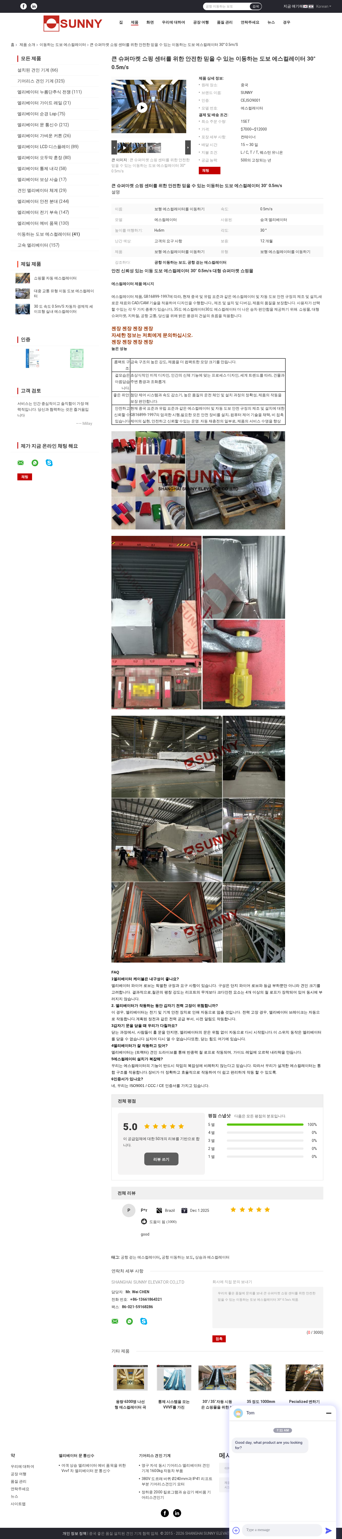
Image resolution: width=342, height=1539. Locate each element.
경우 (286, 22)
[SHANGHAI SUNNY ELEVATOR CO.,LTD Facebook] (23, 6)
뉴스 (271, 22)
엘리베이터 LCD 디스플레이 (43, 146)
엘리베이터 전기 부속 (37, 212)
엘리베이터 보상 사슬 (37, 179)
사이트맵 (18, 1504)
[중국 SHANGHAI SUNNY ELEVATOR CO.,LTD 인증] (33, 358)
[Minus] (328, 1413)
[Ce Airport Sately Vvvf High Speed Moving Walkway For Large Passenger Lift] (142, 107)
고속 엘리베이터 (32, 245)
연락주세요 (250, 22)
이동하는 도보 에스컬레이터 (63, 44)
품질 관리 (225, 22)
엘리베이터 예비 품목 (37, 223)
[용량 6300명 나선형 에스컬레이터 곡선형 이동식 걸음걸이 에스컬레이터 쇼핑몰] (130, 1378)
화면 (150, 22)
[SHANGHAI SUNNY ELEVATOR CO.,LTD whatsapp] (38, 463)
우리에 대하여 (173, 22)
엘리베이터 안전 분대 (37, 201)
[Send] (328, 1530)
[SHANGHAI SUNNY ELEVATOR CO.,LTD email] (24, 463)
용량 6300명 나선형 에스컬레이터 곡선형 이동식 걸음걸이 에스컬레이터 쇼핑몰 (130, 1404)
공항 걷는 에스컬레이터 (140, 1257)
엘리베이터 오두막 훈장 (39, 157)
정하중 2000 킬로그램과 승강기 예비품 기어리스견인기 (176, 1495)
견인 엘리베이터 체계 (37, 190)
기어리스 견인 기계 (35, 81)
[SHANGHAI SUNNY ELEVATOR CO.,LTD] (73, 23)
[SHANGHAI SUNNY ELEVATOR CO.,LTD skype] (52, 463)
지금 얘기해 (293, 6)
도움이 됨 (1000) (163, 1222)
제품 (134, 22)
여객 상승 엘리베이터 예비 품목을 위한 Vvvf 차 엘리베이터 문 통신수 (93, 1468)
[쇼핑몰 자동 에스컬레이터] (22, 278)
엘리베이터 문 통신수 (37, 124)
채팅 (205, 170)
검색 (255, 6)
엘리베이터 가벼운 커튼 (39, 135)
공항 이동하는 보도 (177, 1257)
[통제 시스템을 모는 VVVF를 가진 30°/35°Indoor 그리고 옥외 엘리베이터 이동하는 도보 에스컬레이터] (174, 1378)
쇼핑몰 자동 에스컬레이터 (55, 278)
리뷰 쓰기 (161, 1159)
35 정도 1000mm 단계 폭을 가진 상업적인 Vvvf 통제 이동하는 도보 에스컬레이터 (261, 1404)
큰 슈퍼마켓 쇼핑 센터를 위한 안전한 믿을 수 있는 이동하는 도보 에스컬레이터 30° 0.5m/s (150, 165)
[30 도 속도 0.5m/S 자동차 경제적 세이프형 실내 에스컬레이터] (22, 309)
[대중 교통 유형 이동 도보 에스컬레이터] (22, 293)
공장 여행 (201, 22)
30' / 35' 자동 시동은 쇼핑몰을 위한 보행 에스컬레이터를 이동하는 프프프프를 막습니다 (217, 1404)
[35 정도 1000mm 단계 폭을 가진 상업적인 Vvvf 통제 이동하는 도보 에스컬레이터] (261, 1378)
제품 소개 (27, 44)
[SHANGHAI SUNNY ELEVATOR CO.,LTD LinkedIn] (34, 6)
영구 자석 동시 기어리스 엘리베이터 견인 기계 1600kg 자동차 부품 (176, 1468)
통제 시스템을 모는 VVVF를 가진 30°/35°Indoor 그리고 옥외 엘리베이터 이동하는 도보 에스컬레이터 (174, 1404)
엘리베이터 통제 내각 (37, 168)
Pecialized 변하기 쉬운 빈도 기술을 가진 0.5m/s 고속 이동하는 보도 (304, 1404)
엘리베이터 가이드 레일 (39, 102)
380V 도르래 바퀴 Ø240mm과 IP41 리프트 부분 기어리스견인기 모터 (177, 1481)
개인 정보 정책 (75, 1533)
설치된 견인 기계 (33, 70)
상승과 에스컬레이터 (212, 1257)
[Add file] (236, 1530)
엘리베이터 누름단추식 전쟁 (44, 91)
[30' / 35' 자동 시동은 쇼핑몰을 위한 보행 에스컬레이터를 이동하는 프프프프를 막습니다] (217, 1378)
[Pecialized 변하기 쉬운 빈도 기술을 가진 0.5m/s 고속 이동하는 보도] (304, 1378)
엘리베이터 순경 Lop (37, 113)
